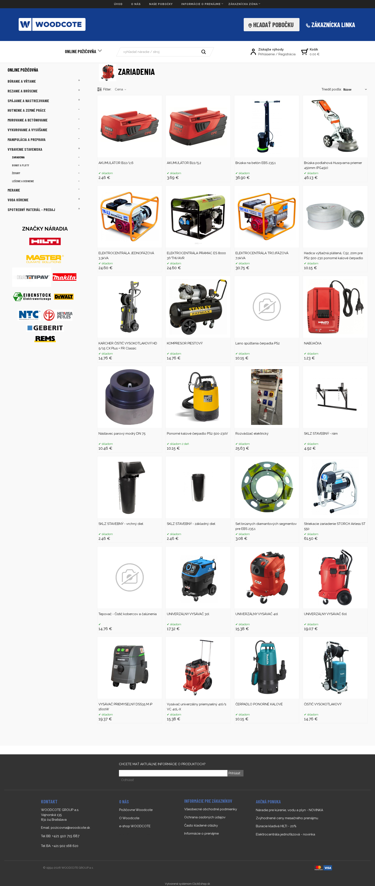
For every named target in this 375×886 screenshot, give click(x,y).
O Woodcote (129, 818)
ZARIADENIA (18, 157)
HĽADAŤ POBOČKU (274, 24)
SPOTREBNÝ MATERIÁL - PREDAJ (31, 209)
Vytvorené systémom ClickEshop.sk (187, 883)
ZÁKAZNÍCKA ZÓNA (243, 4)
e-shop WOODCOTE (135, 826)
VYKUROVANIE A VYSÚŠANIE (27, 129)
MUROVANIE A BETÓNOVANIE (28, 120)
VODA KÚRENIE (18, 199)
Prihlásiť (234, 773)
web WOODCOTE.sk (134, 834)
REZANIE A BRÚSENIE (23, 90)
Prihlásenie (266, 54)
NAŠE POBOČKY (161, 4)
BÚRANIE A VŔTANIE (22, 81)
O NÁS (136, 4)
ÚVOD (118, 4)
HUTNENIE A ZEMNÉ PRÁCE (27, 110)
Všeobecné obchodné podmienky (210, 809)
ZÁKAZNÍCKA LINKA (333, 24)
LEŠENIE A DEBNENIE (23, 181)
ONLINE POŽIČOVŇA (80, 51)
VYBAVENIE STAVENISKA (25, 149)
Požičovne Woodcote (136, 810)
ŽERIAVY (16, 173)
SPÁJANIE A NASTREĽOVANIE (28, 100)
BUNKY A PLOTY (20, 165)
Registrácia (287, 54)
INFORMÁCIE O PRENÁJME (201, 4)
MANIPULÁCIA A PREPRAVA (27, 139)
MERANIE (14, 190)
